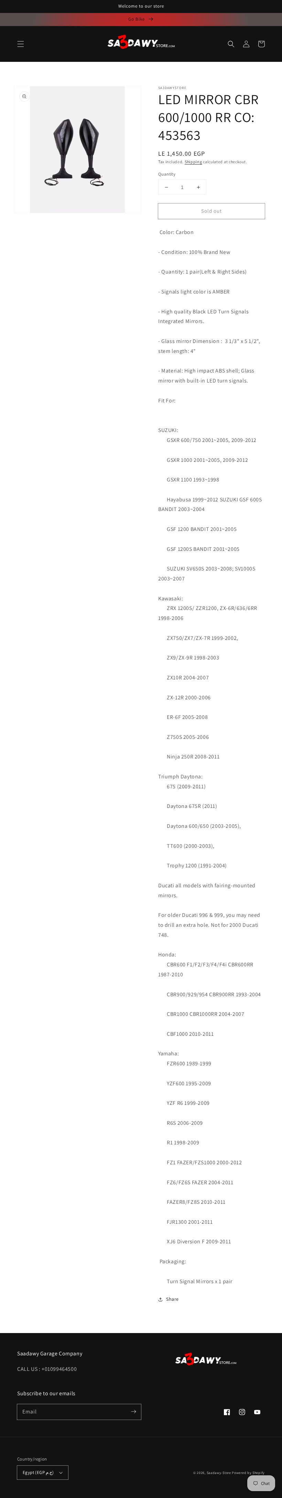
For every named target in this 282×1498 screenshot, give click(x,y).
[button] (20, 44)
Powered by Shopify (248, 1473)
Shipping (193, 161)
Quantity (166, 174)
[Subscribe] (133, 1411)
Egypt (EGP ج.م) (38, 1472)
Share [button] (172, 1299)
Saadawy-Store (219, 1473)
